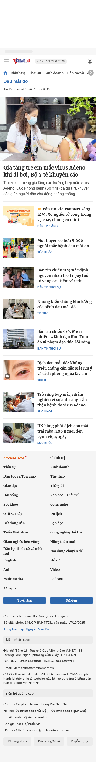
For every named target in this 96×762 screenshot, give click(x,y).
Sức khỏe (44, 252)
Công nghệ (59, 504)
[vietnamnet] (21, 64)
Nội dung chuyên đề (66, 551)
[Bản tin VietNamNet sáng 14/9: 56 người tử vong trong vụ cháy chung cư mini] (18, 216)
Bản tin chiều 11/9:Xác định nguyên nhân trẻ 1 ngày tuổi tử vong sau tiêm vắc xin (63, 275)
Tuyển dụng (79, 741)
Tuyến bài (24, 601)
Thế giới (57, 486)
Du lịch (56, 514)
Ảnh (6, 570)
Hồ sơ (55, 560)
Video (41, 380)
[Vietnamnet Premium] (15, 460)
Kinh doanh (54, 73)
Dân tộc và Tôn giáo (19, 476)
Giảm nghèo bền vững (21, 542)
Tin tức (42, 313)
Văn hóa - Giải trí (64, 495)
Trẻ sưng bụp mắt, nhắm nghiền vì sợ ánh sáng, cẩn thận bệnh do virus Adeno (62, 399)
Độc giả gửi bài (49, 741)
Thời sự (35, 73)
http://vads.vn (28, 723)
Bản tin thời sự (49, 287)
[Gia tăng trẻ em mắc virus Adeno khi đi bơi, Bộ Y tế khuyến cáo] (48, 129)
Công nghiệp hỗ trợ (66, 532)
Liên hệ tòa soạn (18, 640)
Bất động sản (14, 523)
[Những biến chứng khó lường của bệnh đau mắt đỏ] (18, 309)
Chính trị (18, 73)
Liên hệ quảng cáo (20, 693)
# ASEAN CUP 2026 (51, 61)
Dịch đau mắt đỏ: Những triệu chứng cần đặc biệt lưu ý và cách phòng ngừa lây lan (64, 368)
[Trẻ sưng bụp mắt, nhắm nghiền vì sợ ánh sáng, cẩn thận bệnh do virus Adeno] (18, 402)
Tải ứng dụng (17, 741)
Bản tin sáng (47, 226)
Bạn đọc (56, 523)
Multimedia (13, 579)
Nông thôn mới (62, 542)
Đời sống (10, 495)
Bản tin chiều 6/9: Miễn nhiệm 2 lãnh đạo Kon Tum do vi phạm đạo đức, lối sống (63, 336)
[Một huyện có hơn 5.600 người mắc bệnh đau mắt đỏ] (18, 248)
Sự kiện (71, 601)
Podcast (56, 579)
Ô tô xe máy (12, 514)
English (9, 560)
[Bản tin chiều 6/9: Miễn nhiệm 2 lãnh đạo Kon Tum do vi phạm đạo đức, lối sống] (18, 339)
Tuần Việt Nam (15, 532)
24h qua (9, 588)
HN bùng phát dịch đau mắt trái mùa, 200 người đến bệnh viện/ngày (63, 431)
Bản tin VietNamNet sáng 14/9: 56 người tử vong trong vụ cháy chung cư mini (64, 214)
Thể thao (57, 476)
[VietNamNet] (5, 73)
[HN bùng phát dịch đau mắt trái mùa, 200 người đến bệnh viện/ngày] (18, 433)
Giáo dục (10, 486)
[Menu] (6, 61)
